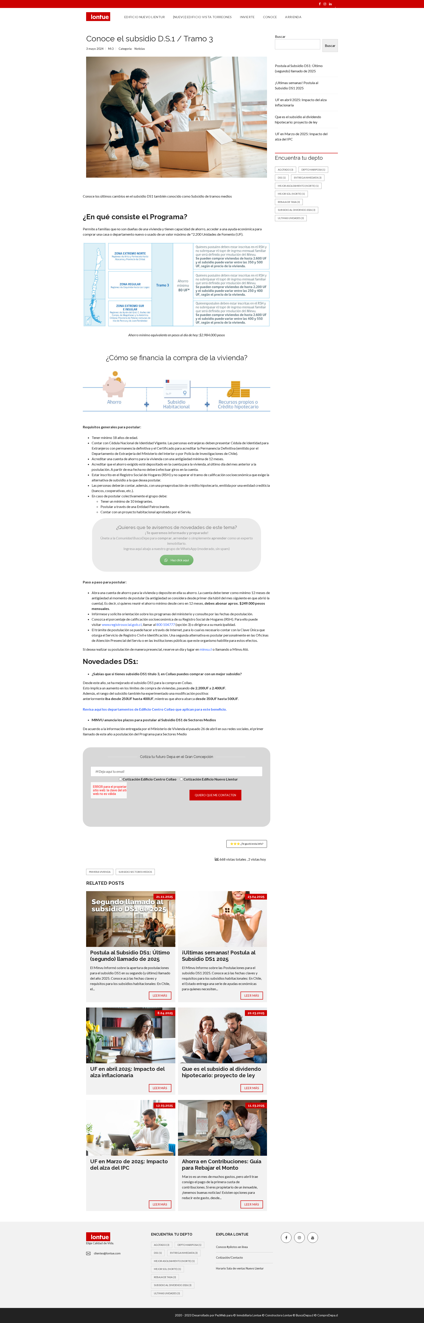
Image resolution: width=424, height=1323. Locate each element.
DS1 (282, 177)
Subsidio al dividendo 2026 (296, 209)
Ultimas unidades (291, 218)
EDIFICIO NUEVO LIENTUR (144, 17)
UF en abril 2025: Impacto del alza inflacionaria (127, 1072)
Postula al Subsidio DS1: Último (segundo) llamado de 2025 (130, 955)
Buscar (280, 36)
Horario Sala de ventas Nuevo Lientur (240, 1268)
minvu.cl (206, 649)
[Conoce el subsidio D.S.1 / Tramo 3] (176, 117)
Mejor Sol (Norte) (291, 193)
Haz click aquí (180, 560)
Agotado (285, 169)
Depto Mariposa (313, 169)
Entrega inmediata (308, 177)
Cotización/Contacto (229, 1257)
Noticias (139, 48)
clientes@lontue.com (107, 1253)
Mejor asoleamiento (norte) (298, 185)
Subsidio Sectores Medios (135, 871)
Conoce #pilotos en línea (232, 1247)
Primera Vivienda (99, 871)
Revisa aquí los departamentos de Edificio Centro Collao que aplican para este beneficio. (155, 709)
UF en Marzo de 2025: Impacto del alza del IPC (129, 1164)
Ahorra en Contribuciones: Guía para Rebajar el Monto (221, 1164)
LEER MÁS (160, 995)
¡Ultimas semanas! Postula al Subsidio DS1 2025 (218, 955)
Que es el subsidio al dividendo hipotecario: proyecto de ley (221, 1072)
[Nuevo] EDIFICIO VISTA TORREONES (202, 17)
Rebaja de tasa (289, 201)
